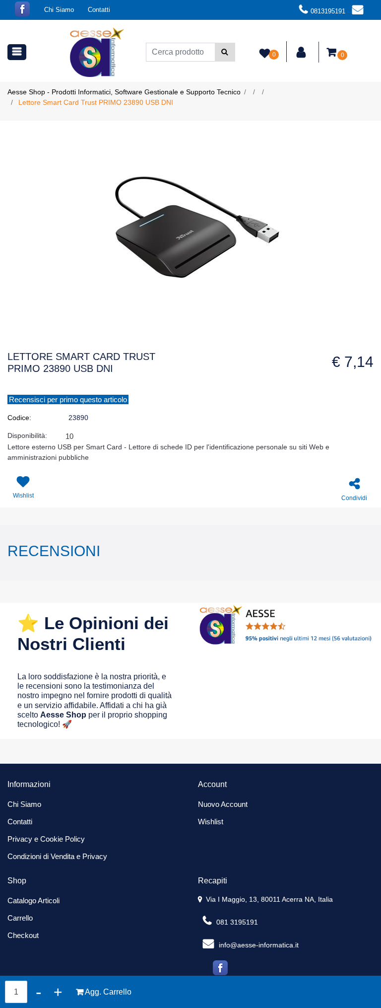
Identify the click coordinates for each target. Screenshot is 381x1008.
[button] (225, 52)
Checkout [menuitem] (23, 935)
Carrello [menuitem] (20, 918)
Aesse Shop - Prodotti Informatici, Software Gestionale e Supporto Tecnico (124, 92)
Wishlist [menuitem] (210, 821)
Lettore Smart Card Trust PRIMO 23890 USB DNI (95, 102)
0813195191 (328, 11)
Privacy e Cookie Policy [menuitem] (46, 839)
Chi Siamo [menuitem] (59, 9)
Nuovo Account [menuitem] (223, 804)
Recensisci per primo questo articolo (68, 399)
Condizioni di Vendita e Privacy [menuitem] (57, 856)
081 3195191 (236, 922)
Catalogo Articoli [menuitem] (33, 900)
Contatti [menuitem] (99, 9)
